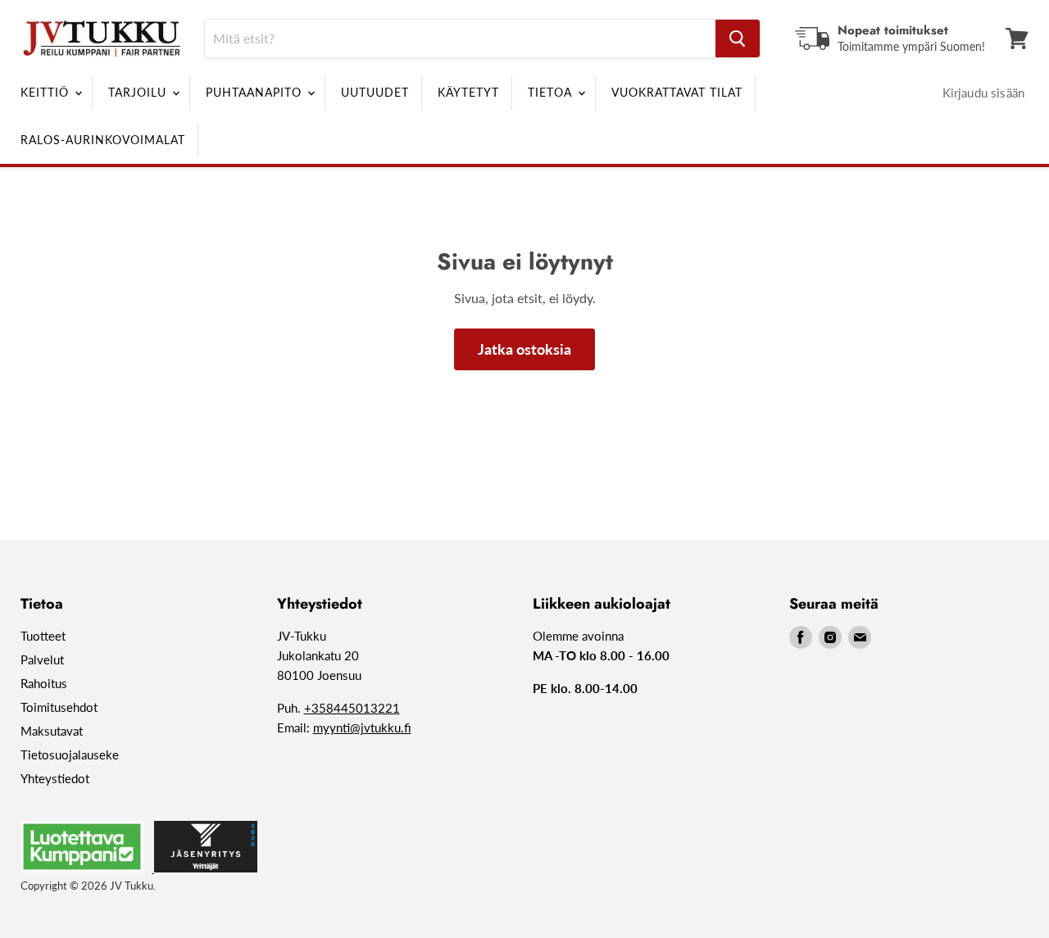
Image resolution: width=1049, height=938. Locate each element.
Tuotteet (43, 635)
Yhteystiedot (54, 778)
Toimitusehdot (59, 707)
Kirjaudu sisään (983, 92)
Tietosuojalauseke (69, 754)
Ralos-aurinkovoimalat (102, 140)
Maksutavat (51, 730)
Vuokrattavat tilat (676, 92)
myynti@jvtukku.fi (362, 727)
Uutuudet (375, 92)
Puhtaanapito (256, 92)
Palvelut (42, 659)
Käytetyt (468, 92)
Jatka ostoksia (524, 349)
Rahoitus (43, 683)
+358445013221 (352, 707)
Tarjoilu (139, 92)
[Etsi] (737, 38)
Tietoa (552, 92)
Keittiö (46, 92)
